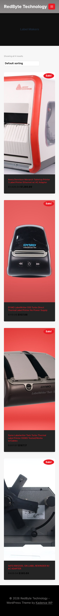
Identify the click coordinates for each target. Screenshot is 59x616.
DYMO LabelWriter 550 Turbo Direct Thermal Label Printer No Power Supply (27, 308)
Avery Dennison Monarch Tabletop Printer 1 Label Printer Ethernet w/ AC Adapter (29, 181)
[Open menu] (51, 6)
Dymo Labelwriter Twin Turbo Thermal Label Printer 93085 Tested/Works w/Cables (27, 438)
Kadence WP (44, 602)
